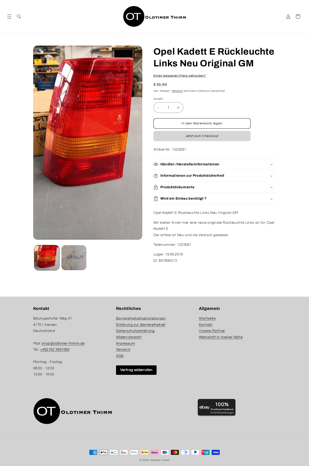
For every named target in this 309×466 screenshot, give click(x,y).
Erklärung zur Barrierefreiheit (141, 325)
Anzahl (158, 99)
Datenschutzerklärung (135, 331)
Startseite (207, 318)
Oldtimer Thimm (160, 460)
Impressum (125, 343)
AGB (120, 356)
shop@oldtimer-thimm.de (63, 343)
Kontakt (206, 325)
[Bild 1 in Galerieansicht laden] (46, 257)
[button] (9, 16)
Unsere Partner (212, 331)
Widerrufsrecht (129, 337)
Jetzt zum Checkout (202, 136)
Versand (177, 91)
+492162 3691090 (54, 349)
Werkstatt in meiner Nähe (221, 337)
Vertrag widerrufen (136, 370)
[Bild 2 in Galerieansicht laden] (73, 257)
